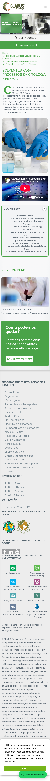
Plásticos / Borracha (17, 435)
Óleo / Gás (11, 447)
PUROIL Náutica (14, 487)
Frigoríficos (11, 396)
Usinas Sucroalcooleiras (19, 455)
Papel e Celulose (15, 412)
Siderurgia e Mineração (18, 423)
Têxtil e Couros (14, 416)
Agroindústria (13, 443)
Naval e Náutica (14, 431)
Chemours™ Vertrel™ (17, 507)
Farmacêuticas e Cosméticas (22, 427)
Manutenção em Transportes (22, 463)
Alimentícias (12, 392)
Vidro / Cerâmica (15, 439)
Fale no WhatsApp (35, 774)
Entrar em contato (19, 358)
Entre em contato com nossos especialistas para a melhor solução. (23, 344)
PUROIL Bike (12, 483)
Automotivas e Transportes (21, 404)
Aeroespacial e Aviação (18, 408)
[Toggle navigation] (45, 6)
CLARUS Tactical (15, 495)
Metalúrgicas (12, 400)
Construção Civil (14, 459)
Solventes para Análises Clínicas (17, 310)
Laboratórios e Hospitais (19, 467)
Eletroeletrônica (14, 419)
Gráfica (9, 471)
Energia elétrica (14, 451)
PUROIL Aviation (14, 491)
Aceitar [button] (25, 768)
